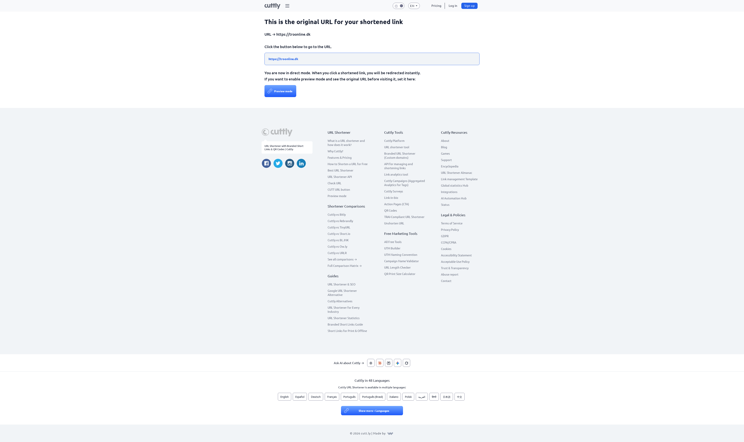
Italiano (393, 397)
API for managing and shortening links (398, 166)
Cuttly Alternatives (340, 301)
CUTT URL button (339, 189)
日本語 (446, 397)
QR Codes (390, 210)
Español (299, 397)
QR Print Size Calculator (399, 274)
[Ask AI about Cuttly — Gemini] (397, 363)
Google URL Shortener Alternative (342, 292)
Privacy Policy (450, 229)
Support (446, 160)
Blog (444, 147)
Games (445, 153)
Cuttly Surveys (393, 191)
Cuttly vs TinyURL (339, 227)
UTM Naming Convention (400, 254)
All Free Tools (393, 242)
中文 (459, 397)
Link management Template (459, 179)
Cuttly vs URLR (337, 253)
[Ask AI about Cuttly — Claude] (379, 363)
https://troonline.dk (283, 59)
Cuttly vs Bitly (337, 214)
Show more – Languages (374, 410)
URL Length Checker (397, 267)
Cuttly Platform (394, 140)
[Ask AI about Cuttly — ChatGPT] (371, 363)
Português (349, 397)
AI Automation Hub (454, 198)
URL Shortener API (340, 176)
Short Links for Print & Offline (347, 331)
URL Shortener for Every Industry (343, 309)
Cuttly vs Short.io (339, 233)
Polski (408, 397)
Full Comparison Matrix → (345, 265)
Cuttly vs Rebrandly (340, 221)
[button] (287, 5)
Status (445, 204)
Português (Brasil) (372, 397)
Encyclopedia (449, 166)
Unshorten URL (394, 223)
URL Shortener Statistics (344, 318)
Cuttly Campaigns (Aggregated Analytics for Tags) (404, 183)
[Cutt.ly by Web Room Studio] (390, 433)
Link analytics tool (396, 174)
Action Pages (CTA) (396, 204)
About (445, 140)
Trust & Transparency (454, 268)
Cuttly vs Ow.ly (337, 246)
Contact (446, 281)
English (284, 397)
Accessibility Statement (456, 255)
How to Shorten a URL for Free (348, 164)
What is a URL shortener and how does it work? (346, 142)
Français (332, 397)
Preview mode (283, 91)
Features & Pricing (340, 157)
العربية (421, 397)
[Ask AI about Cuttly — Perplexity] (388, 363)
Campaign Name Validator (401, 261)
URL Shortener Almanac (456, 172)
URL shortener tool (396, 147)
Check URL (334, 183)
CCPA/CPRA (448, 242)
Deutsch (316, 397)
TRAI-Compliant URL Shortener (404, 217)
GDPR (445, 236)
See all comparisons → (342, 259)
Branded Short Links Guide (345, 324)
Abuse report (449, 274)
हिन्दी (434, 397)
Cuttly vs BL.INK (338, 240)
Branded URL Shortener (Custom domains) (399, 155)
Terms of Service (451, 223)
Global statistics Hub (454, 185)
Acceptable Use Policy (455, 261)
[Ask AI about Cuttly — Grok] (406, 363)
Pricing (436, 5)
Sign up (469, 5)
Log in (453, 5)
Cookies (446, 249)
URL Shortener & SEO (342, 284)
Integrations (449, 192)
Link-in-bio (391, 197)
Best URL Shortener (340, 170)
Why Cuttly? (335, 151)
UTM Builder (392, 248)
